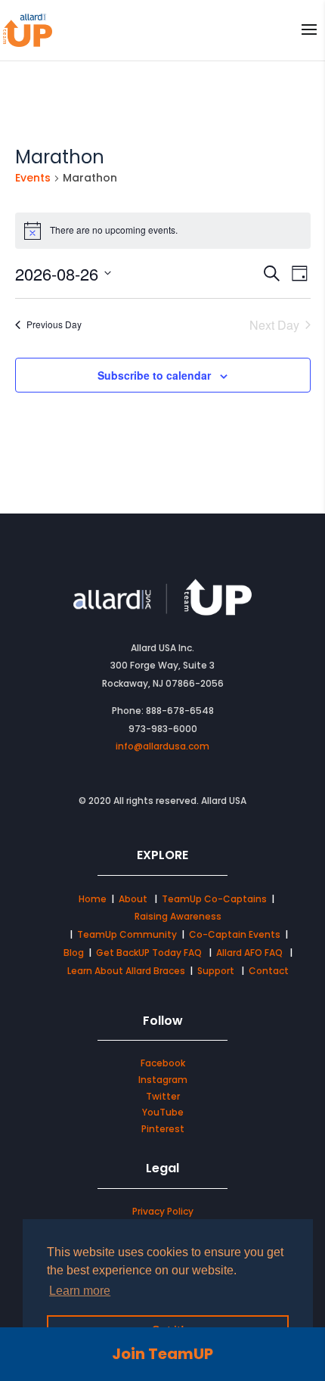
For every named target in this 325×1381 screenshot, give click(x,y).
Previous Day (54, 324)
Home (93, 898)
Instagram (162, 1079)
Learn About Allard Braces (126, 970)
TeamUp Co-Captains (214, 898)
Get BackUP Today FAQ (150, 952)
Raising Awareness (178, 916)
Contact (269, 970)
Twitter (163, 1096)
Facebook (163, 1063)
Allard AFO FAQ (250, 952)
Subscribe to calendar (154, 375)
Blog (73, 952)
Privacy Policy (162, 1211)
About (134, 898)
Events (33, 178)
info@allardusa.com (162, 746)
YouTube (163, 1112)
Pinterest (162, 1128)
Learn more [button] (79, 1290)
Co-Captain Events (234, 934)
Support (215, 970)
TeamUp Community (127, 934)
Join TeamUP (162, 1353)
